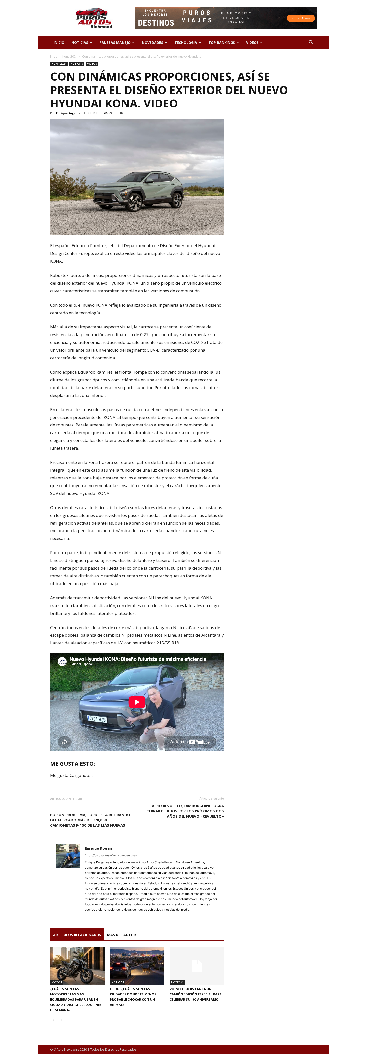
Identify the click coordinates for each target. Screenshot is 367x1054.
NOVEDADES (152, 42)
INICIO (59, 42)
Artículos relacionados (77, 934)
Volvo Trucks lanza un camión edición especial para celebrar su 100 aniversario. (196, 994)
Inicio (54, 56)
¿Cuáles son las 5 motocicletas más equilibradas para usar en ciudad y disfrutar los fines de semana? (76, 999)
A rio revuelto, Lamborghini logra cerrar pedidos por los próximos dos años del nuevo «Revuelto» (185, 811)
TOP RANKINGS (221, 42)
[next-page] (61, 1020)
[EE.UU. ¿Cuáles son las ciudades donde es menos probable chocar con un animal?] (137, 966)
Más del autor (121, 934)
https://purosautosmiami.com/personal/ (111, 855)
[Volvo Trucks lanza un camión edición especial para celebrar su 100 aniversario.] (197, 966)
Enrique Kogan (67, 113)
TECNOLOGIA (185, 42)
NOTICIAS (79, 42)
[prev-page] (53, 1020)
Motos (57, 982)
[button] (311, 43)
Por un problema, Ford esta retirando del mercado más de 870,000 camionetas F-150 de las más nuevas (90, 820)
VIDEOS (252, 42)
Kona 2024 (69, 56)
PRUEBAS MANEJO (115, 42)
